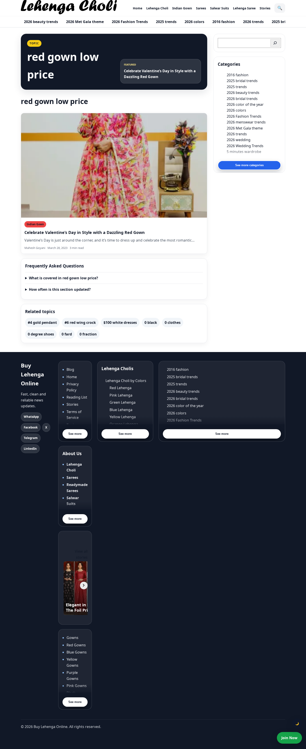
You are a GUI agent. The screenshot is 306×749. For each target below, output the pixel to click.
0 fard (67, 334)
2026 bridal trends (242, 98)
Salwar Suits (219, 8)
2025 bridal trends (242, 80)
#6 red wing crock (80, 322)
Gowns (72, 637)
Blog (70, 369)
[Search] (275, 43)
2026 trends (253, 21)
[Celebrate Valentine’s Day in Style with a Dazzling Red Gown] (114, 165)
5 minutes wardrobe (244, 151)
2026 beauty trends (41, 21)
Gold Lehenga (121, 438)
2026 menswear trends (246, 122)
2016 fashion (223, 21)
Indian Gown (182, 8)
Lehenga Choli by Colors (126, 380)
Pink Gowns (77, 685)
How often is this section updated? (60, 289)
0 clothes (173, 322)
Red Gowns (76, 645)
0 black (150, 322)
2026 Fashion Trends (130, 21)
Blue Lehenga (121, 409)
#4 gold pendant (42, 322)
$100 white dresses (120, 322)
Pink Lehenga (121, 395)
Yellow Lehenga (123, 416)
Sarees (201, 8)
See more (75, 433)
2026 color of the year (245, 104)
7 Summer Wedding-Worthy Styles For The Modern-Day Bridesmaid (254, 157)
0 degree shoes (41, 334)
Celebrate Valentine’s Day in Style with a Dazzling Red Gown (84, 232)
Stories (265, 8)
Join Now (289, 737)
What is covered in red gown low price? (63, 278)
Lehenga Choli (157, 8)
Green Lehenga (123, 402)
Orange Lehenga (124, 424)
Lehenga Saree (244, 8)
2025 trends (166, 21)
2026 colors (194, 21)
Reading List (77, 397)
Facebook (31, 427)
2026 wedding (238, 139)
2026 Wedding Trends (245, 145)
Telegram (31, 438)
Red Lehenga (120, 387)
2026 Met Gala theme (85, 21)
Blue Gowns (77, 652)
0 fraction (88, 334)
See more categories (249, 165)
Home (137, 8)
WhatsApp (31, 417)
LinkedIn (30, 449)
